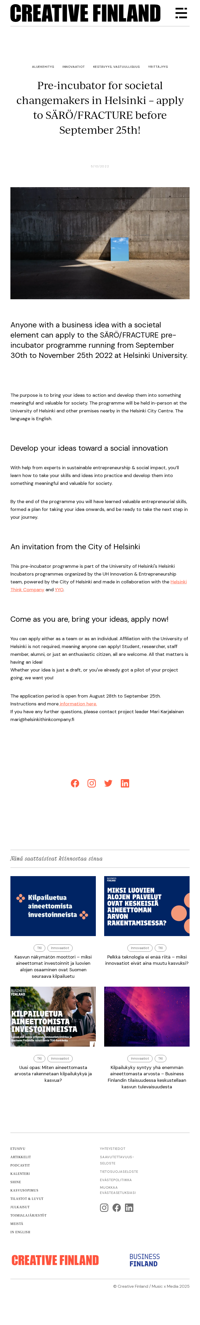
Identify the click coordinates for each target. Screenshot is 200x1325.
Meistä (16, 1224)
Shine (15, 1182)
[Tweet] (108, 784)
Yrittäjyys (158, 67)
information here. (78, 704)
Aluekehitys (43, 67)
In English (20, 1232)
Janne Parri (178, 1292)
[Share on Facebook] (75, 784)
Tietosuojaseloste (119, 1171)
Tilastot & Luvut (26, 1199)
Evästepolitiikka (116, 1180)
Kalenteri (20, 1174)
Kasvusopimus (24, 1190)
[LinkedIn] (125, 784)
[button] (181, 13)
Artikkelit (20, 1157)
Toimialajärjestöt (28, 1215)
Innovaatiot (74, 67)
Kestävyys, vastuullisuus (116, 67)
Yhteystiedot (113, 1148)
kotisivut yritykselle (118, 1292)
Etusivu (18, 1149)
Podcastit (20, 1165)
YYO (59, 590)
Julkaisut (20, 1207)
